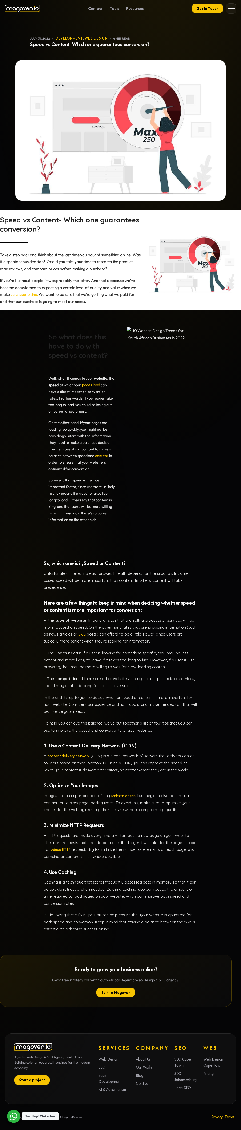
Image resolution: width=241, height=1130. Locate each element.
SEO (102, 1067)
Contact (95, 8)
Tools (114, 8)
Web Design (96, 38)
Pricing (208, 1073)
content (101, 455)
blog (82, 634)
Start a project (32, 1080)
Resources (135, 8)
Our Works (144, 1067)
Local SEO (182, 1087)
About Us (143, 1059)
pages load (91, 385)
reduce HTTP (60, 849)
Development (69, 38)
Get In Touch (207, 8)
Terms (229, 1117)
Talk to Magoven (115, 992)
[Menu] (231, 8)
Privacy (217, 1117)
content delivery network (68, 756)
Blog (139, 1075)
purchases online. (24, 294)
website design (123, 796)
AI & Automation (112, 1089)
